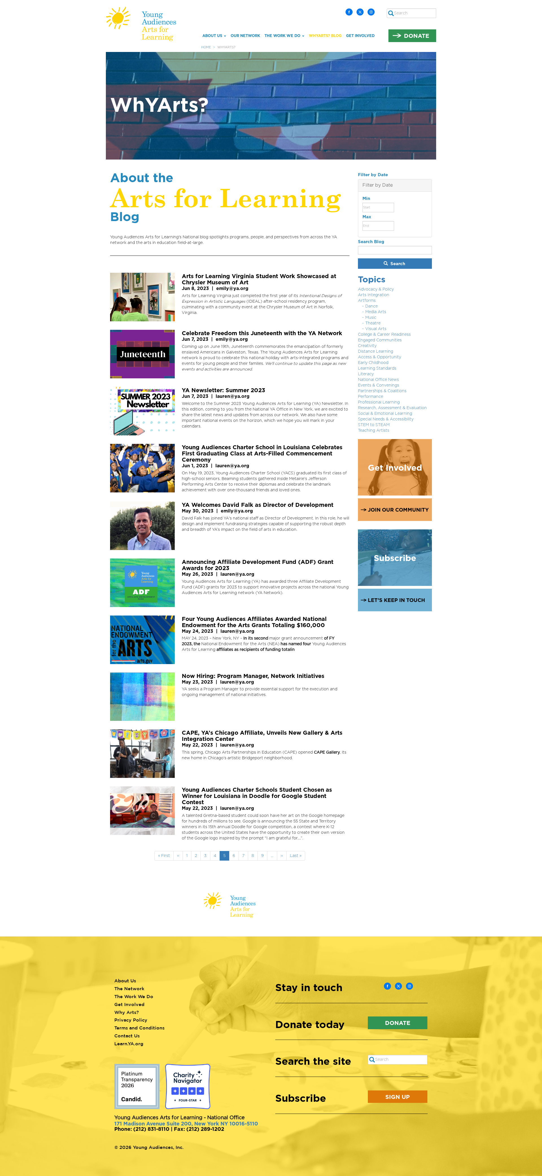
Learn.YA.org (128, 1043)
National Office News (378, 380)
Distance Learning (375, 352)
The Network (129, 988)
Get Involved (360, 36)
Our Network (245, 36)
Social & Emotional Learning (385, 414)
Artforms (367, 301)
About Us (212, 36)
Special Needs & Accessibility (386, 419)
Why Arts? (126, 1012)
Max (366, 216)
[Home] (145, 23)
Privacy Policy (130, 1019)
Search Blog (371, 241)
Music (370, 318)
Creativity (367, 346)
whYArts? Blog (325, 36)
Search (397, 263)
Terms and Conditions (139, 1027)
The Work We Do (283, 36)
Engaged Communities (380, 340)
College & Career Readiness (384, 335)
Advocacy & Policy (376, 289)
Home (206, 47)
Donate (416, 35)
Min (366, 198)
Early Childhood (373, 363)
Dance (371, 306)
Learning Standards (377, 368)
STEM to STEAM (374, 425)
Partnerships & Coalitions (382, 391)
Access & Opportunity (379, 357)
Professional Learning (379, 402)
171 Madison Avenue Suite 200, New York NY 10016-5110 (186, 1123)
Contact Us (127, 1035)
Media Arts (375, 312)
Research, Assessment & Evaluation (392, 408)
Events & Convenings (378, 385)
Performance (370, 397)
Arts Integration (373, 295)
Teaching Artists (373, 431)
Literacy (366, 374)
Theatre (373, 323)
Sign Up (397, 1097)
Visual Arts (375, 329)
